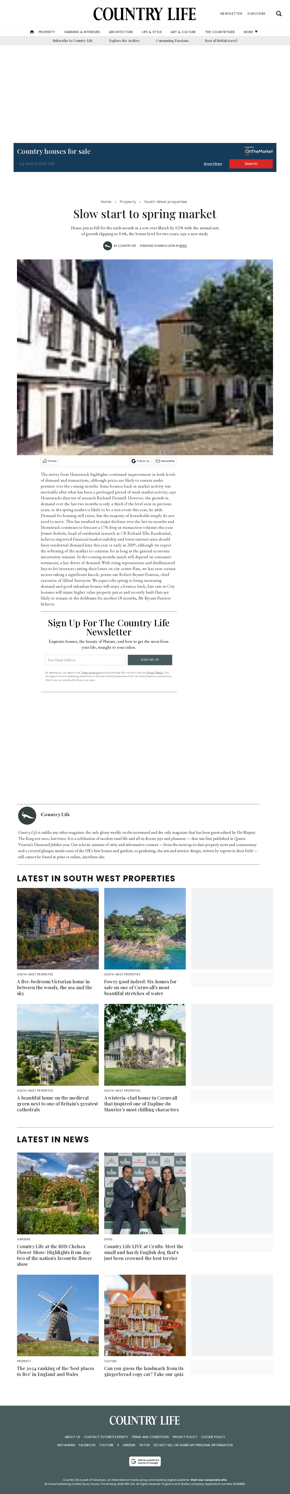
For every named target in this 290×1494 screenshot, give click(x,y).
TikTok (144, 1445)
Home (106, 201)
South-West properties (165, 201)
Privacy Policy (185, 1437)
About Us (72, 1437)
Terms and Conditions (150, 1437)
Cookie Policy (213, 1437)
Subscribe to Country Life (73, 41)
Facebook (87, 1445)
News (183, 246)
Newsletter (168, 461)
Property (47, 32)
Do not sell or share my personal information (193, 1445)
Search (251, 163)
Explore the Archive (124, 41)
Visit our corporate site (209, 1480)
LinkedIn (129, 1445)
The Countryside (220, 32)
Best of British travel (221, 41)
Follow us (143, 461)
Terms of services (91, 672)
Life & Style (152, 32)
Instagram (66, 1445)
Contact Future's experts (106, 1437)
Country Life (127, 246)
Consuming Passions (172, 41)
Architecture (121, 32)
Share (52, 461)
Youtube (106, 1445)
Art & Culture (183, 32)
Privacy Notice (155, 672)
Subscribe (256, 13)
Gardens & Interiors (82, 32)
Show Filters (213, 164)
